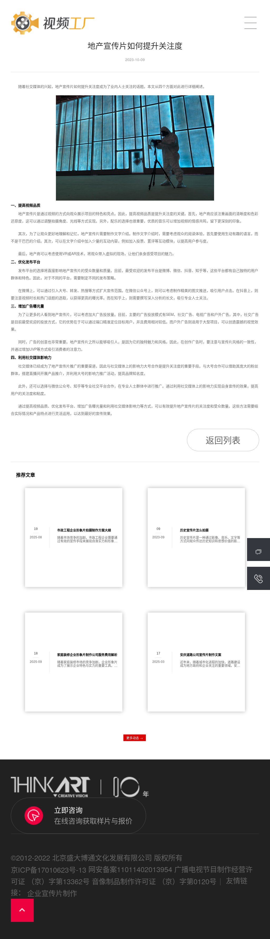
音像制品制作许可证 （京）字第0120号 (154, 881)
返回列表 (223, 440)
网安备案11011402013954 (130, 869)
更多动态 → (134, 738)
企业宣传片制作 (52, 893)
